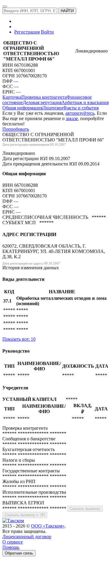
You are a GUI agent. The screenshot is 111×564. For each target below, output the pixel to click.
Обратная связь (19, 553)
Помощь (10, 547)
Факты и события (81, 107)
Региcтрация (27, 31)
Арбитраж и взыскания (85, 102)
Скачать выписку (85, 508)
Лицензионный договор (26, 536)
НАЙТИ (67, 11)
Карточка (11, 97)
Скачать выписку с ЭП (25, 515)
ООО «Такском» (48, 525)
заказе (72, 118)
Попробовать (15, 129)
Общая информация (22, 107)
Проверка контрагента (44, 97)
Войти (47, 31)
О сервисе (12, 541)
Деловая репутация (42, 102)
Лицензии (53, 107)
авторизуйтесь (79, 113)
